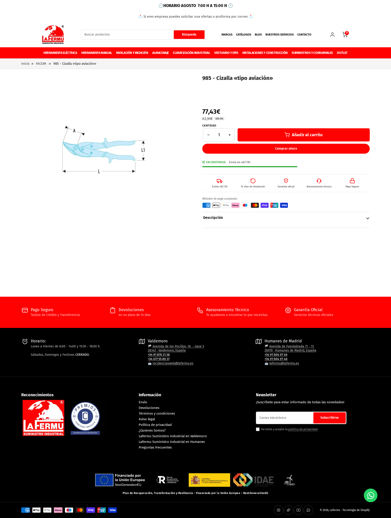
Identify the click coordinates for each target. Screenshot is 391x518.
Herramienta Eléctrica (60, 53)
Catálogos (243, 34)
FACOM (41, 64)
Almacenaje (160, 53)
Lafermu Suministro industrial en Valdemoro (173, 436)
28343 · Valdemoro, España (167, 350)
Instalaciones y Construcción (265, 53)
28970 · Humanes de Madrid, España (290, 350)
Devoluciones (149, 408)
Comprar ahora (286, 148)
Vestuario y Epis (226, 53)
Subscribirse (329, 418)
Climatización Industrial (191, 53)
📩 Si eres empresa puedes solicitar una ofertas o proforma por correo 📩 (195, 16)
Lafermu (335, 510)
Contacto (304, 34)
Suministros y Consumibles (312, 53)
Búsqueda (189, 34)
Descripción (213, 217)
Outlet (342, 53)
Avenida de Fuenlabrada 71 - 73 (291, 346)
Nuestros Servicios (279, 34)
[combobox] (143, 35)
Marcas (227, 34)
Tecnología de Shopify (356, 510)
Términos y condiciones (157, 413)
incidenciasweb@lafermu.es (173, 363)
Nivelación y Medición (132, 53)
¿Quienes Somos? (152, 430)
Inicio (25, 64)
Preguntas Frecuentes (155, 447)
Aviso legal (147, 419)
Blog (258, 34)
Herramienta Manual (96, 53)
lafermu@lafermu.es (284, 363)
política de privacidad (303, 429)
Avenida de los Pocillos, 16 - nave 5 (178, 346)
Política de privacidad (155, 425)
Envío (143, 402)
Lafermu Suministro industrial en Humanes (172, 442)
